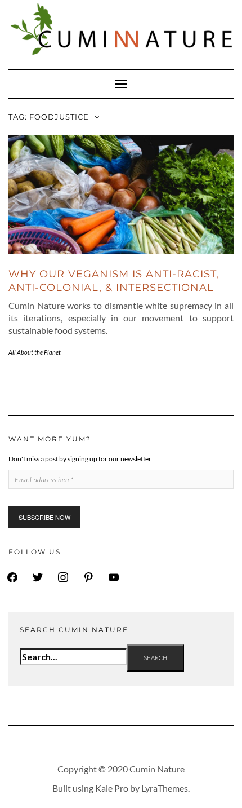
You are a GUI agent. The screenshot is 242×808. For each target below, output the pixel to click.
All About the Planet (34, 352)
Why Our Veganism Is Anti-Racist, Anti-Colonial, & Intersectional (113, 280)
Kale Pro (111, 788)
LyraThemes (164, 788)
